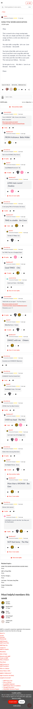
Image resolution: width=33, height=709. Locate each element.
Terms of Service (7, 682)
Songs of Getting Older (6, 585)
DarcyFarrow (7, 149)
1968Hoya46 (9, 620)
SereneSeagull (9, 616)
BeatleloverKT (9, 131)
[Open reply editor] (16, 97)
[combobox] (16, 7)
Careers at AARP (4, 658)
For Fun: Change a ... (6, 575)
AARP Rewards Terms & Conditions (12, 685)
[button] (2, 3)
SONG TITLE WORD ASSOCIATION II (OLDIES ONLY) (14, 566)
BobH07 (8, 162)
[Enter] (2, 7)
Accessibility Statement (9, 684)
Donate (2, 635)
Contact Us (3, 647)
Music (3, 12)
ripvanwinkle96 (7, 112)
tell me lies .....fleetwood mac (19, 85)
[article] (16, 120)
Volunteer (2, 637)
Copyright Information (8, 687)
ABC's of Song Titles (6, 571)
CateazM (8, 515)
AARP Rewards (3, 641)
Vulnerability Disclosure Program (11, 689)
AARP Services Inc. (4, 664)
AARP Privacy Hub (7, 680)
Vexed (7, 611)
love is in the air (6, 85)
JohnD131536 (12, 278)
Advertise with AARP (5, 656)
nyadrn (5, 16)
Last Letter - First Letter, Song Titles (9, 580)
